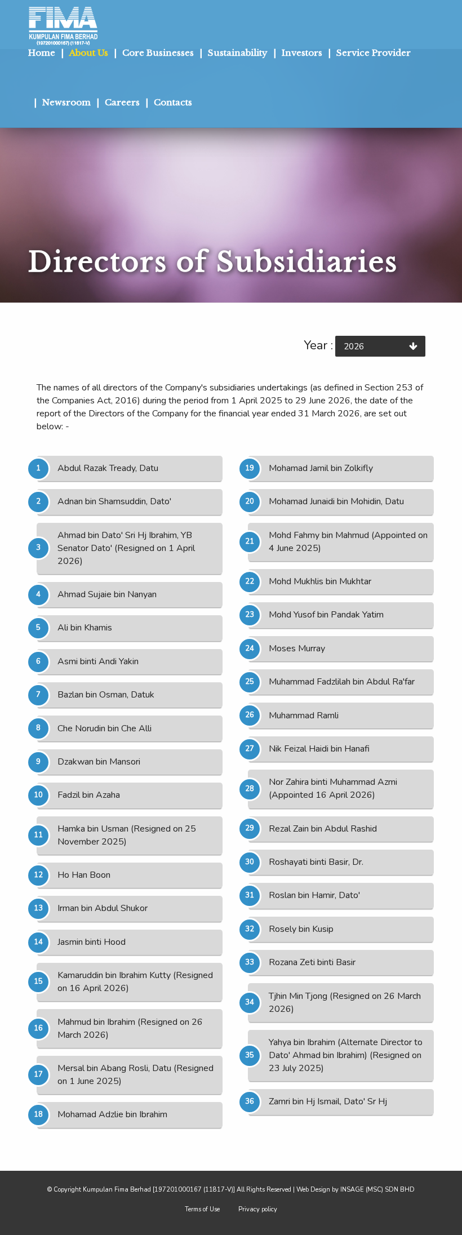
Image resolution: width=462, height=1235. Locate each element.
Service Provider (373, 52)
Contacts (173, 102)
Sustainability (238, 52)
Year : (318, 345)
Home (41, 52)
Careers (122, 102)
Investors (302, 52)
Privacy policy (257, 1209)
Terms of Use (202, 1209)
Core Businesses (158, 52)
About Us (88, 52)
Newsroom (66, 102)
